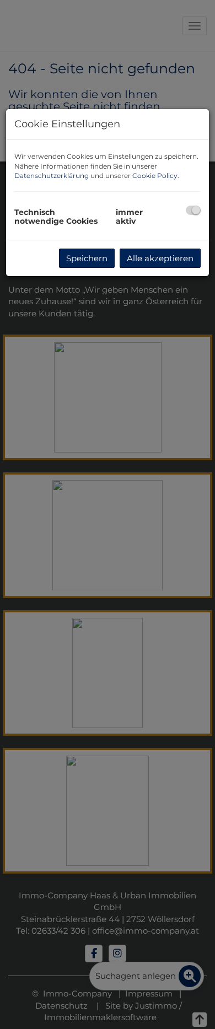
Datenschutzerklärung (51, 175)
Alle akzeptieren (160, 258)
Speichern (87, 258)
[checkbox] (193, 210)
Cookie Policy (155, 175)
